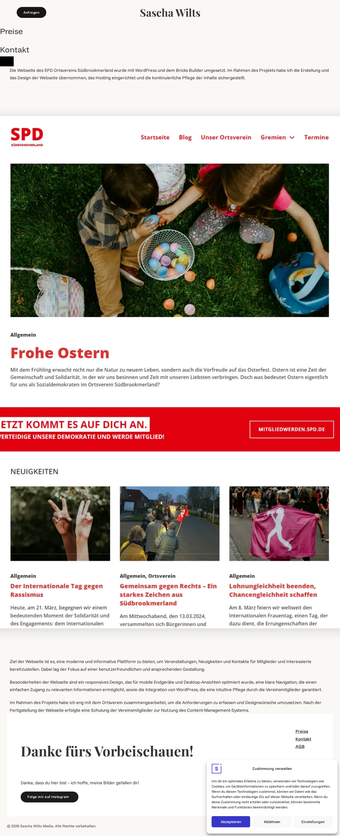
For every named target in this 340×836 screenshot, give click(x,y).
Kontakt (14, 49)
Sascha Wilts (170, 12)
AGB (300, 746)
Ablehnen (272, 821)
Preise (11, 31)
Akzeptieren (231, 821)
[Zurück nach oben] (7, 61)
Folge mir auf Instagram (48, 796)
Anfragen (31, 12)
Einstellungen (313, 821)
